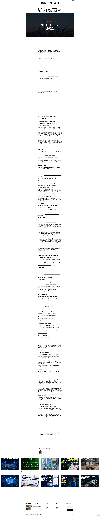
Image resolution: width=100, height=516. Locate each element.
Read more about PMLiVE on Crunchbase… (49, 162)
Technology (57, 508)
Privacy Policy (47, 508)
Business (57, 507)
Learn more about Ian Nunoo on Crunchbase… (52, 274)
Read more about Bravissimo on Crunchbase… (45, 318)
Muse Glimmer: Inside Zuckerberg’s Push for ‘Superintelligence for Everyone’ (10, 488)
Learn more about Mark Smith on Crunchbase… (52, 327)
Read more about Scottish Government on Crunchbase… (47, 178)
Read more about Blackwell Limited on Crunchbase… (49, 434)
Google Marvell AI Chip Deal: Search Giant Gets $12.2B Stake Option (9, 471)
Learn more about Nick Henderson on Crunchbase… (46, 343)
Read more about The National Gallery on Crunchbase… (47, 146)
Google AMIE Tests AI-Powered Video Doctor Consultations (89, 471)
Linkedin (56, 76)
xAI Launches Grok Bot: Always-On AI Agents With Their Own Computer (49, 471)
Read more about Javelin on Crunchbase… (45, 277)
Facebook (49, 76)
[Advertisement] (50, 44)
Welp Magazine (45, 450)
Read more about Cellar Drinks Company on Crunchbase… (49, 306)
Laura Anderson (3, 489)
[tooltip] (70, 0)
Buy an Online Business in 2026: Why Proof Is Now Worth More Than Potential (30, 488)
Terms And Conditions (48, 509)
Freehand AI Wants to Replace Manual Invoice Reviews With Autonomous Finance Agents (89, 488)
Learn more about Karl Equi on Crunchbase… (51, 157)
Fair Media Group (39, 514)
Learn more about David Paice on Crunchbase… (52, 209)
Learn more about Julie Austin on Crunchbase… (52, 315)
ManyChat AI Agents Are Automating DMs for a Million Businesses (49, 488)
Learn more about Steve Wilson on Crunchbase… (52, 286)
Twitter (52, 76)
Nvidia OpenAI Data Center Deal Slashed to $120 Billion (69, 471)
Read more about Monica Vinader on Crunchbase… (50, 264)
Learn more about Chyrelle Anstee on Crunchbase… (52, 300)
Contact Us (47, 507)
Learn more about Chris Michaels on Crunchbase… (49, 143)
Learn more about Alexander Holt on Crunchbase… (52, 175)
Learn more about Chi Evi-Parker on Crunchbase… (52, 259)
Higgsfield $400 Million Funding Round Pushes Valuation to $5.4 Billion (30, 471)
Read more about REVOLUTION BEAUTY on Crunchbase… (48, 116)
